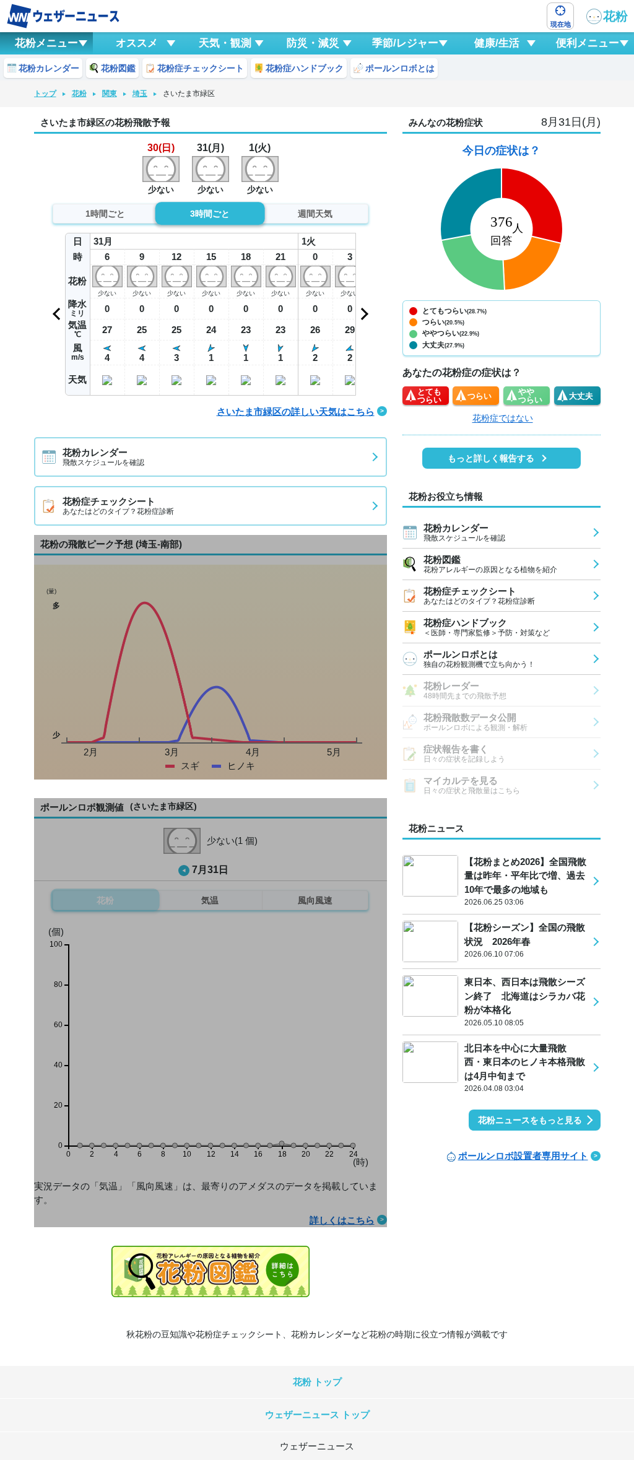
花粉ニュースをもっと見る (530, 1120)
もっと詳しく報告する (491, 458)
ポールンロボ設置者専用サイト (523, 1155)
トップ (45, 93)
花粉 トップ (317, 1381)
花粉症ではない (502, 418)
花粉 (615, 16)
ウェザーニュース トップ (317, 1414)
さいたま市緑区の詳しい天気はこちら (296, 411)
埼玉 (139, 93)
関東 (109, 93)
